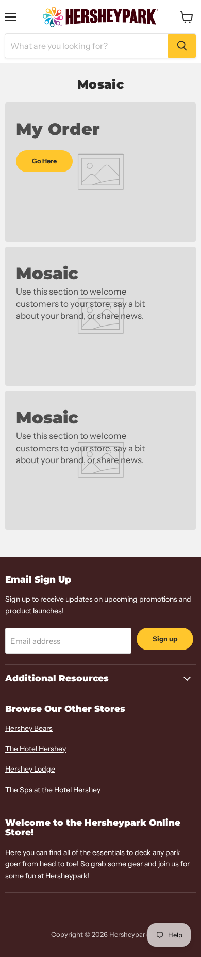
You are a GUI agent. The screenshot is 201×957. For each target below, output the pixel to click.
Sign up (165, 639)
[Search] (182, 46)
